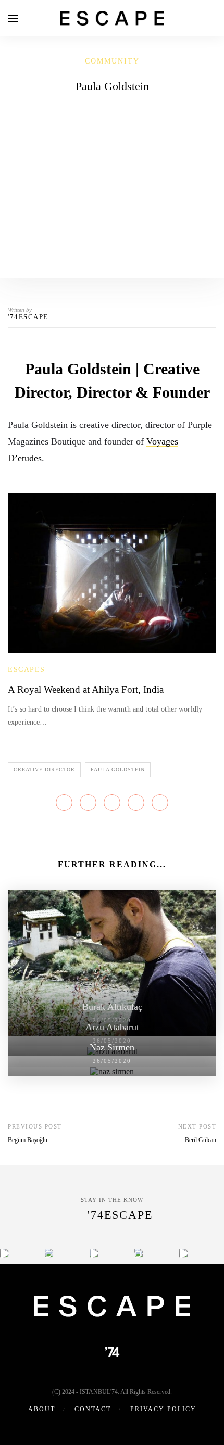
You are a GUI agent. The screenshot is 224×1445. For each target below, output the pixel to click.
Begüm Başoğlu (27, 1140)
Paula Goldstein (118, 769)
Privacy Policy (163, 1409)
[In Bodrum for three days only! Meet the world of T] (138, 1253)
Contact (92, 1409)
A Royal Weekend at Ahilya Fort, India (86, 689)
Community (112, 61)
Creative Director (44, 769)
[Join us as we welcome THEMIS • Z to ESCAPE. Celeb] (183, 1253)
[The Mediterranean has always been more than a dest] (49, 1253)
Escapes (26, 670)
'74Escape (28, 317)
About (41, 1409)
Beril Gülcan (200, 1140)
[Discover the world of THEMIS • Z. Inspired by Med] (94, 1253)
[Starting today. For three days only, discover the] (4, 1253)
